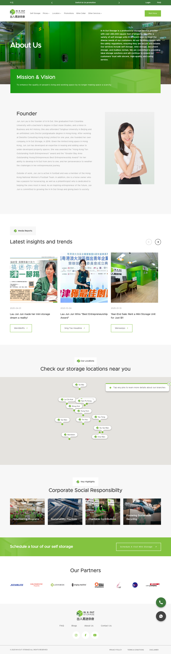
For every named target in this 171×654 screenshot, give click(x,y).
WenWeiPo (19, 328)
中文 (12, 3)
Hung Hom (85, 411)
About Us (88, 626)
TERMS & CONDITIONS (135, 650)
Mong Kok (76, 406)
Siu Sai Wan (104, 428)
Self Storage (35, 13)
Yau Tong (101, 417)
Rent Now (153, 13)
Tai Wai (81, 385)
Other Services (94, 13)
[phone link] (161, 602)
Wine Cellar (81, 13)
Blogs (74, 626)
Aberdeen (71, 435)
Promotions (69, 13)
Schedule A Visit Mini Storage (136, 547)
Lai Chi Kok (68, 399)
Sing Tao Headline (73, 328)
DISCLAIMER (153, 650)
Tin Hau (85, 420)
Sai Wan (64, 420)
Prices (45, 13)
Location (56, 13)
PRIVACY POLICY (115, 650)
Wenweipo (120, 328)
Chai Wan (101, 437)
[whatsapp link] (161, 616)
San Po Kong (86, 401)
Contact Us (106, 626)
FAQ (159, 3)
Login (148, 3)
